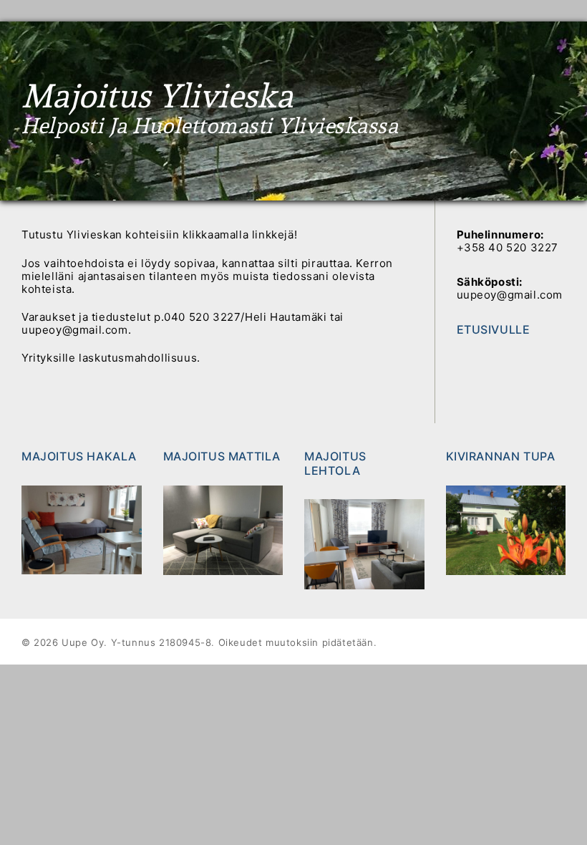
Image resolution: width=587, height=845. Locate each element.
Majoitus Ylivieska (157, 96)
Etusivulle (493, 329)
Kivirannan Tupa (501, 456)
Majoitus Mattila (222, 456)
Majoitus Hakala (79, 456)
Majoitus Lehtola (335, 463)
